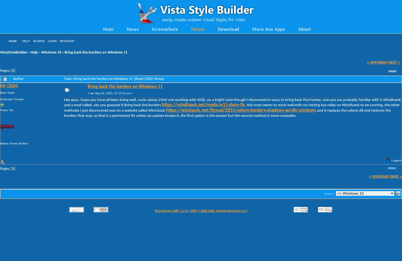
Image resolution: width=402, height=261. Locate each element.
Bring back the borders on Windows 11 (96, 52)
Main (108, 30)
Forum (198, 30)
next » (394, 62)
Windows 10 (51, 52)
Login (52, 41)
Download (229, 30)
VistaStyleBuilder (13, 52)
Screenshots (165, 30)
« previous (377, 62)
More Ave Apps (268, 30)
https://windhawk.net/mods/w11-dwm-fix (203, 105)
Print (393, 71)
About (304, 30)
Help (26, 41)
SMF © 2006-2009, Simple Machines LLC (218, 210)
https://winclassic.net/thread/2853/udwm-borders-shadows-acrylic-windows (241, 110)
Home (13, 41)
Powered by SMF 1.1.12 (171, 210)
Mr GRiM (9, 86)
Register (67, 41)
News (133, 30)
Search (39, 41)
